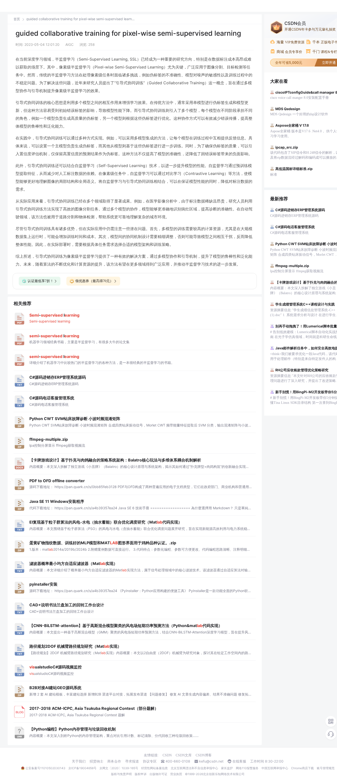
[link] (17, 19)
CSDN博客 (204, 755)
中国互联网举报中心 (275, 768)
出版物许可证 (158, 774)
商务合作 (114, 761)
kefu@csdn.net (211, 761)
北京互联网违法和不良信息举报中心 (194, 768)
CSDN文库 (184, 755)
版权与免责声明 (121, 774)
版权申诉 (141, 774)
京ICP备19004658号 (82, 768)
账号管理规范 (326, 768)
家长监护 (227, 768)
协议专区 (150, 761)
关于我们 (79, 761)
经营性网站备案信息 (154, 768)
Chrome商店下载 (302, 768)
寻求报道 (132, 761)
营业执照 (176, 774)
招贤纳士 (96, 761)
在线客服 (239, 761)
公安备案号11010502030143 (45, 768)
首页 (17, 19)
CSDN (167, 755)
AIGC (69, 44)
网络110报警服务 (247, 768)
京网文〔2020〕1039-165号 (118, 768)
